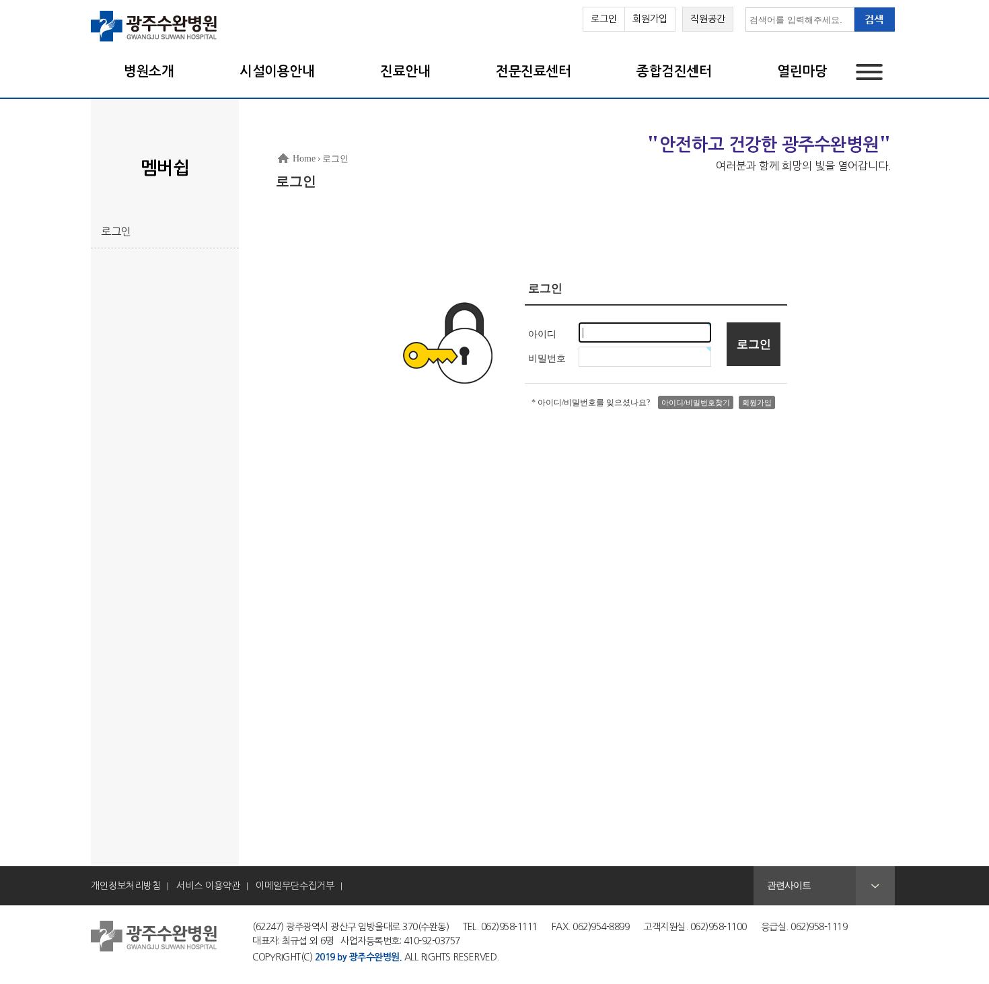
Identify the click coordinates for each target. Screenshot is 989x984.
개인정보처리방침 (126, 885)
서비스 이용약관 (208, 885)
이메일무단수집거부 (295, 885)
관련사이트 (789, 885)
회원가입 (649, 19)
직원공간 (707, 19)
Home (304, 158)
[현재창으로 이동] (154, 40)
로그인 (604, 19)
